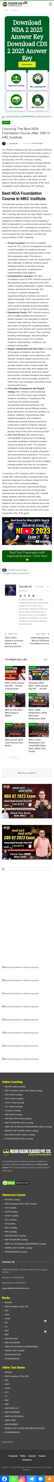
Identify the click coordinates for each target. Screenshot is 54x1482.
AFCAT (8, 1319)
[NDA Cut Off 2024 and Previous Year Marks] (15, 730)
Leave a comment (28, 773)
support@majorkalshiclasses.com (15, 1288)
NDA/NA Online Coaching (15, 1086)
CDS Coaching (10, 1208)
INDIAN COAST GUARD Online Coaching (21, 1131)
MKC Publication (16, 107)
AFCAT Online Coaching (14, 1102)
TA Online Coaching (13, 1110)
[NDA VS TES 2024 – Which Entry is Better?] (15, 700)
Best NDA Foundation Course (18, 570)
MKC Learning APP (38, 87)
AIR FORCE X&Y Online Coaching (18, 1118)
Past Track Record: (17, 434)
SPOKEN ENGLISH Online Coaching (19, 1139)
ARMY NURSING (11, 1424)
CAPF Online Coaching (14, 1098)
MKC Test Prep (38, 107)
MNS (7, 1334)
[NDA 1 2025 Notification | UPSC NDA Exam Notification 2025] (39, 700)
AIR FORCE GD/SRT (13, 1354)
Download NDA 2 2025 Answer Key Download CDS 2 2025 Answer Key (27, 40)
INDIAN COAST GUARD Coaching (18, 1248)
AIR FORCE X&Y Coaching (15, 1236)
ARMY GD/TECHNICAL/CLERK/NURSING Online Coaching (28, 1127)
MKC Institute (23, 246)
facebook (12, 1456)
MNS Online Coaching (13, 1114)
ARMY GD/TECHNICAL (14, 1416)
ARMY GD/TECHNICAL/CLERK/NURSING (21, 1346)
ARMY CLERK (10, 1420)
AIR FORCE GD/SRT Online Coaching (20, 1135)
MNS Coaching (11, 1232)
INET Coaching (11, 1228)
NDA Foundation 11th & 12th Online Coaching (23, 1090)
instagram (27, 1460)
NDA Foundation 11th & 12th (17, 1376)
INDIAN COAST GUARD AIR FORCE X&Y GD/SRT (25, 1428)
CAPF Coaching (11, 1212)
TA (6, 1326)
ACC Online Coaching (13, 1106)
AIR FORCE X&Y (11, 1338)
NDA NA (8, 1372)
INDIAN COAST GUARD (15, 1350)
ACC (7, 1322)
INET (7, 1330)
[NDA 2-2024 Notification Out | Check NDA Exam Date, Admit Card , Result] (39, 730)
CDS (6, 1310)
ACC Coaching (10, 1220)
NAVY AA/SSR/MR (12, 1342)
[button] (27, 63)
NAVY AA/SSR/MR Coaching (16, 1240)
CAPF (7, 1315)
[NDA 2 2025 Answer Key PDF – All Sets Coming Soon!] (15, 673)
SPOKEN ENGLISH (12, 1359)
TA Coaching (10, 1224)
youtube (42, 1456)
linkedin (32, 1456)
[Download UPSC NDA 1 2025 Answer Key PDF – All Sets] (39, 673)
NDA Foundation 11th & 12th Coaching (21, 1204)
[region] (27, 63)
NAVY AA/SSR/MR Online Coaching (19, 1123)
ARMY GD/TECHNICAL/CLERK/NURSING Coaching (25, 1244)
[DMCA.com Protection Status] (16, 1183)
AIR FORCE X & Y (12, 1408)
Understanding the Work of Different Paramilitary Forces (39, 641)
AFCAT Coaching (12, 1216)
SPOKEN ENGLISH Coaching (16, 1252)
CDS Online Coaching (13, 1094)
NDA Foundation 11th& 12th (16, 1306)
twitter (23, 1456)
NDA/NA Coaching (12, 1199)
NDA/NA (6, 122)
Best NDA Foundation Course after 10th (16, 573)
